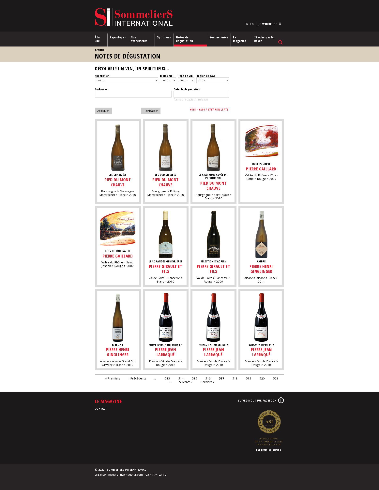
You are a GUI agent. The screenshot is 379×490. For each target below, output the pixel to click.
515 (194, 378)
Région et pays (206, 75)
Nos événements (139, 39)
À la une (97, 39)
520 (262, 378)
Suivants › (185, 382)
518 (235, 378)
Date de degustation (187, 89)
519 (248, 378)
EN (252, 24)
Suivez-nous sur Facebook (257, 400)
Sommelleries (218, 37)
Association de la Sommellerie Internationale (268, 427)
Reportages (118, 37)
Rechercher (102, 89)
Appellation (102, 75)
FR (246, 24)
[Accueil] (169, 17)
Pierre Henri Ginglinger (261, 268)
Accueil (99, 50)
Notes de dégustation (184, 39)
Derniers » (207, 382)
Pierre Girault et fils (165, 268)
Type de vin (185, 75)
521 (275, 378)
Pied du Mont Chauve (118, 182)
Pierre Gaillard (261, 169)
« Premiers (112, 378)
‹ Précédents (137, 378)
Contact (101, 408)
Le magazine (240, 39)
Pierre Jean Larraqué (165, 352)
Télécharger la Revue (264, 39)
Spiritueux (164, 37)
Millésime (166, 75)
